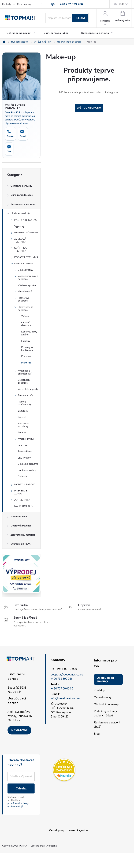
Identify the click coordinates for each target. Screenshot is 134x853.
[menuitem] (20, 33)
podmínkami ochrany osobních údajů (18, 805)
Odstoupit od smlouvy (105, 679)
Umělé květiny (25, 270)
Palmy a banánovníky (24, 403)
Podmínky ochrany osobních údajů (105, 713)
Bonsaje (22, 432)
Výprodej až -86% (20, 544)
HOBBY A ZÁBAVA (24, 484)
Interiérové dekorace (23, 299)
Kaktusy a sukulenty (23, 425)
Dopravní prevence (20, 525)
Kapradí (22, 417)
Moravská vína (18, 516)
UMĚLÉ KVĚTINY (23, 263)
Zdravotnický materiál (22, 534)
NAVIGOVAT (19, 730)
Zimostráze (24, 445)
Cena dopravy (24, 4)
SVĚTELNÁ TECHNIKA (20, 249)
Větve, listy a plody (28, 389)
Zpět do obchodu (89, 107)
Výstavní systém (27, 285)
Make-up (26, 362)
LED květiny (24, 457)
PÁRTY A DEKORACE (26, 220)
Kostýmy (26, 356)
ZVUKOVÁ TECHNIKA (20, 240)
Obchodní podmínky (106, 704)
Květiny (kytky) (26, 439)
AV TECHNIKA (22, 500)
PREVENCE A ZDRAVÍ (21, 492)
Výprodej (19, 226)
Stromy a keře (25, 395)
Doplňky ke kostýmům (27, 349)
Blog (97, 733)
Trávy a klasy (25, 451)
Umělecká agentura (78, 830)
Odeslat (21, 788)
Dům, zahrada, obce (21, 195)
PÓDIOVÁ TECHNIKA (26, 257)
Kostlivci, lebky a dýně (29, 333)
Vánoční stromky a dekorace (28, 277)
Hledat (80, 18)
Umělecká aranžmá (28, 464)
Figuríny (25, 341)
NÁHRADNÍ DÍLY (23, 506)
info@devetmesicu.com (65, 698)
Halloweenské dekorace (25, 308)
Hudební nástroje (20, 213)
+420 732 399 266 (62, 678)
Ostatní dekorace (26, 324)
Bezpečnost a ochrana (22, 204)
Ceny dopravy (56, 830)
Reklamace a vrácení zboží (107, 724)
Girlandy (22, 476)
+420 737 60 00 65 (62, 688)
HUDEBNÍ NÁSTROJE (26, 232)
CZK (121, 4)
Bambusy (23, 410)
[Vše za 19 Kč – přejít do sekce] (21, 573)
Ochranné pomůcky (21, 186)
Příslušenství (25, 291)
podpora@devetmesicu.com (68, 674)
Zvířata (25, 316)
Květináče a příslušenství (24, 372)
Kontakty (6, 4)
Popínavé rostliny (27, 470)
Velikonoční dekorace (24, 381)
